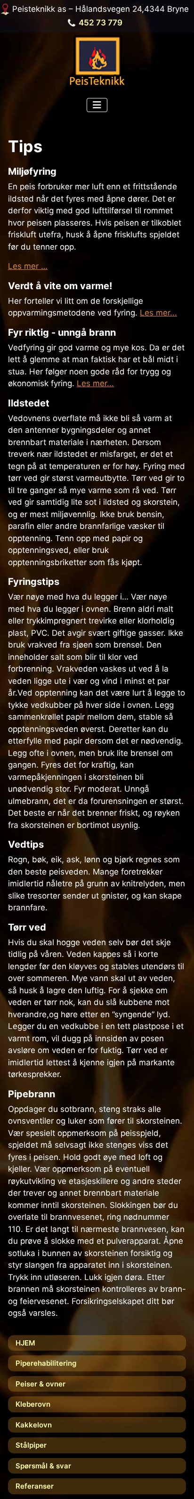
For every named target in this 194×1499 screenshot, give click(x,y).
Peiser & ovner (40, 1383)
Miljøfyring (32, 171)
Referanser (35, 1486)
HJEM (25, 1342)
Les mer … (28, 266)
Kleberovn (33, 1404)
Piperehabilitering (46, 1363)
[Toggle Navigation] (97, 105)
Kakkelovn (34, 1424)
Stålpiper (31, 1445)
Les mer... (158, 312)
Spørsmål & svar (43, 1465)
